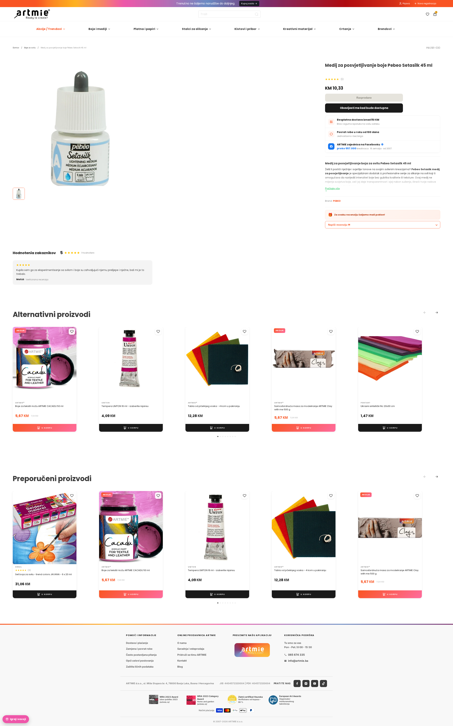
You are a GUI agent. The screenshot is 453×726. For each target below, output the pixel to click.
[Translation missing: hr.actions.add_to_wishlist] (72, 331)
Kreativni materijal (297, 29)
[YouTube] (314, 683)
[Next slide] (437, 312)
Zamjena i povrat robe (139, 648)
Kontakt (182, 660)
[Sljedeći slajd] (70, 363)
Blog (180, 666)
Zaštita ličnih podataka (139, 666)
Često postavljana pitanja (141, 654)
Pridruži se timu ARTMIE (192, 654)
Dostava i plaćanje (137, 642)
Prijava (406, 3)
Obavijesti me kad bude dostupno (364, 108)
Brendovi (385, 29)
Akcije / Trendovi (49, 29)
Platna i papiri (144, 29)
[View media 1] (19, 194)
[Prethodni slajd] (19, 363)
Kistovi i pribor (245, 29)
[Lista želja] (427, 14)
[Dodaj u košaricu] (44, 428)
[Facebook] (297, 683)
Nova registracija (427, 3)
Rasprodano (364, 97)
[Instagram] (305, 683)
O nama (182, 642)
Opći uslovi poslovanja (140, 660)
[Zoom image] (80, 130)
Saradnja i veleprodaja (190, 648)
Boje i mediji (97, 29)
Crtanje (345, 29)
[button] (217, 436)
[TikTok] (323, 683)
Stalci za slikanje (195, 29)
